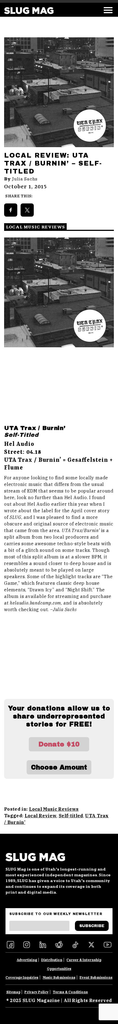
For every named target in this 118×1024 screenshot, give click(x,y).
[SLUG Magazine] (29, 10)
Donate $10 (59, 744)
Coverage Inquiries (21, 977)
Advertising (27, 960)
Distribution (51, 960)
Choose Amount (59, 767)
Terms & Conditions (70, 992)
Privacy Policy (36, 992)
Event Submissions (96, 977)
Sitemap (13, 992)
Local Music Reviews (54, 809)
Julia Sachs (25, 179)
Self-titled (71, 815)
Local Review (41, 815)
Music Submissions (59, 977)
